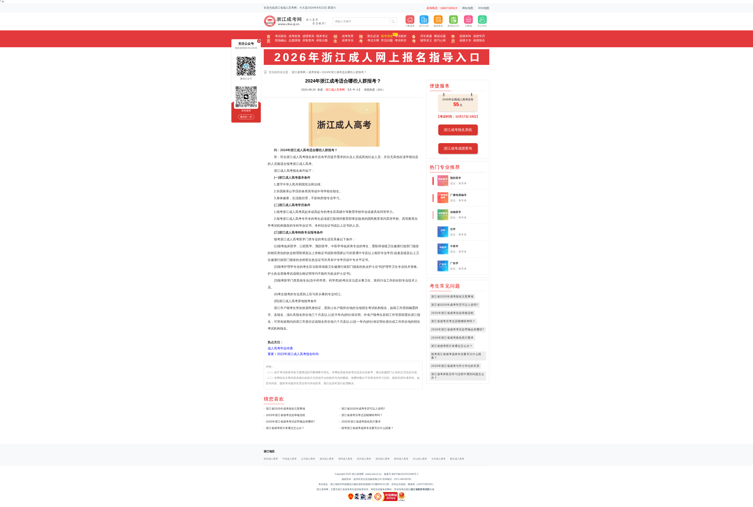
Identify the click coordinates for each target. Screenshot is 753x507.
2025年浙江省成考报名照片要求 (361, 421)
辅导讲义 (426, 40)
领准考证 (322, 36)
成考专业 (348, 40)
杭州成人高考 (271, 458)
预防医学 (455, 177)
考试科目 (401, 40)
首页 (268, 39)
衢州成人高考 (401, 458)
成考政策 (294, 36)
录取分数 (322, 40)
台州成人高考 (438, 458)
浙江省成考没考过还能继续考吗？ (362, 415)
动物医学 (455, 212)
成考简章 (348, 36)
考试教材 (401, 36)
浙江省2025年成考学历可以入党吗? (363, 408)
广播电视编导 (458, 195)
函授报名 (479, 40)
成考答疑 (313, 72)
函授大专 (465, 40)
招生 (335, 39)
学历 (453, 39)
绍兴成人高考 (364, 458)
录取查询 (308, 40)
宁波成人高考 (289, 458)
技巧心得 (440, 40)
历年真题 (426, 36)
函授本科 (465, 36)
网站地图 (467, 8)
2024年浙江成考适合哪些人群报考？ (344, 72)
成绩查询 (308, 36)
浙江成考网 (298, 72)
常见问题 (387, 40)
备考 (414, 39)
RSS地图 (483, 8)
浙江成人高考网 (335, 89)
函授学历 (479, 36)
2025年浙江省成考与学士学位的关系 (455, 365)
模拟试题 (440, 36)
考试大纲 (373, 40)
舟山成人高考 (420, 458)
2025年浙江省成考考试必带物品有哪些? (290, 421)
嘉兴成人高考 (327, 458)
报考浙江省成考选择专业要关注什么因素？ (367, 428)
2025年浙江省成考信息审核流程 (285, 415)
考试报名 (281, 36)
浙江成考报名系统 (458, 130)
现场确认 (281, 40)
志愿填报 (294, 40)
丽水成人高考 (457, 458)
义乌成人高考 (308, 458)
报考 (361, 39)
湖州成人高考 (345, 458)
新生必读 (373, 36)
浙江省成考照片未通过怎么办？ (285, 428)
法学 (453, 229)
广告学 (454, 263)
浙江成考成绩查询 (458, 148)
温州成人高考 (383, 458)
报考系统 (387, 36)
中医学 (454, 246)
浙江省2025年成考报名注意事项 (285, 408)
